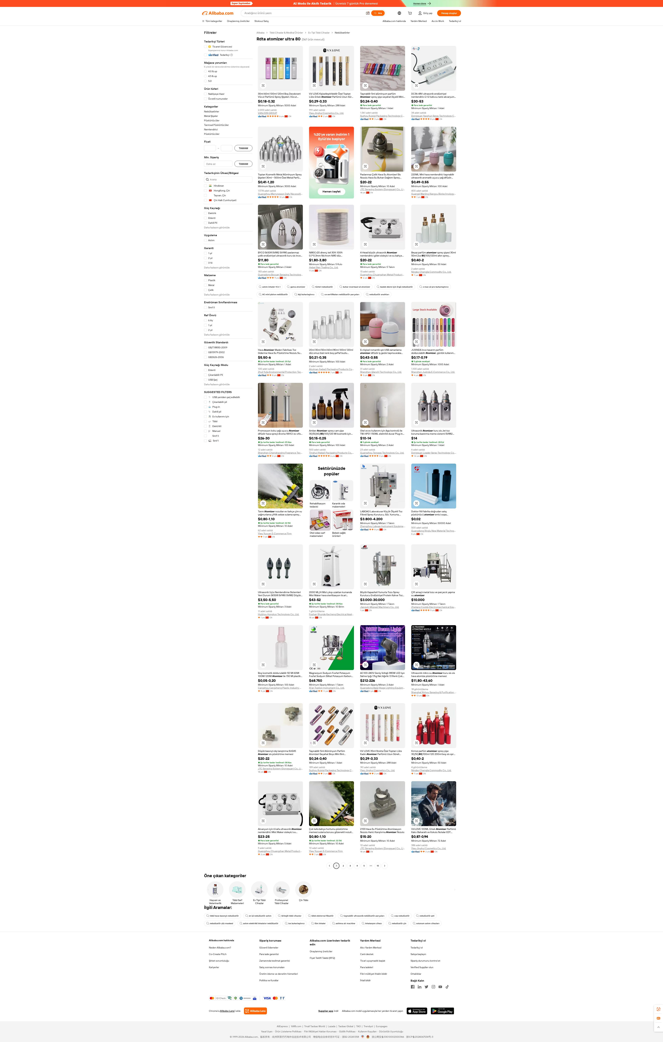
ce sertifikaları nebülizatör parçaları (341, 294)
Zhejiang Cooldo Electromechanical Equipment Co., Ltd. (433, 607)
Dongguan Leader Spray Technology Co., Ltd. (433, 452)
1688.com (296, 1026)
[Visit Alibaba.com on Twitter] (426, 987)
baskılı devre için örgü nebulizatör (396, 287)
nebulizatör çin (399, 923)
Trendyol (368, 1026)
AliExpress (282, 1026)
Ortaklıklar (416, 973)
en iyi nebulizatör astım (260, 916)
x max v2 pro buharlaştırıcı (436, 287)
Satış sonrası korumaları (272, 967)
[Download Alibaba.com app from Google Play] (442, 1010)
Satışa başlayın (418, 954)
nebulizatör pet (427, 916)
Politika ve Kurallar (268, 980)
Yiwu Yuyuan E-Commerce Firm (275, 533)
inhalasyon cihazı (373, 923)
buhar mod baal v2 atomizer (356, 287)
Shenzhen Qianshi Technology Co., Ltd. (381, 372)
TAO (358, 1026)
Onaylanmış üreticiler (321, 951)
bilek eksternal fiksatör (322, 916)
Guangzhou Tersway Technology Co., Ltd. (382, 452)
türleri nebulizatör (324, 287)
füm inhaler (320, 923)
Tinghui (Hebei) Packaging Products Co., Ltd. (331, 452)
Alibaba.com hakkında (221, 940)
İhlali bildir (365, 980)
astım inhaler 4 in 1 (271, 287)
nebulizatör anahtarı (379, 294)
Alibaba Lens (227, 1011)
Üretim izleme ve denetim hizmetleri (278, 973)
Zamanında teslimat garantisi (274, 960)
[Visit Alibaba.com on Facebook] (413, 987)
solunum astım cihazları (427, 923)
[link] (658, 1009)
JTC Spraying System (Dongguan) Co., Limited (382, 189)
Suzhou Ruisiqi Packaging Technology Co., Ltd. (382, 115)
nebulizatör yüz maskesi (221, 923)
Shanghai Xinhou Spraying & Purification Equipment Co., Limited (433, 692)
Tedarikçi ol (417, 947)
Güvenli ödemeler (268, 947)
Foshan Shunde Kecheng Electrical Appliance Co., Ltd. (331, 614)
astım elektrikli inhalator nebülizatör (260, 923)
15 (378, 866)
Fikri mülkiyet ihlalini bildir (373, 973)
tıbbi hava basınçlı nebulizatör (224, 916)
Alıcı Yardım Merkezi (370, 947)
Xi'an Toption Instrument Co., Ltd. (326, 687)
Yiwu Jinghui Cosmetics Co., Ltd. (326, 113)
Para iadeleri (366, 967)
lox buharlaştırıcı (296, 923)
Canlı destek (366, 954)
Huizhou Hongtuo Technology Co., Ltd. (278, 614)
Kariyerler (214, 967)
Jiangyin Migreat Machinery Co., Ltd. (379, 607)
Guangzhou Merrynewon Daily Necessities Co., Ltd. (280, 193)
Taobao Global (345, 1026)
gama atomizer (297, 287)
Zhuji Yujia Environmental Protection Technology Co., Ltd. (280, 372)
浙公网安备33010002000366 (388, 1036)
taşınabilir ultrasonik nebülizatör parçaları (364, 916)
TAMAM (243, 148)
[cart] (410, 13)
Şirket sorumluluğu (219, 960)
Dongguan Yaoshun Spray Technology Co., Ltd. (433, 115)
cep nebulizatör (402, 916)
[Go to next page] (385, 866)
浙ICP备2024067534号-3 (419, 1036)
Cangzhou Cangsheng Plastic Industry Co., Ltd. (280, 687)
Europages (381, 1026)
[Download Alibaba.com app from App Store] (417, 1010)
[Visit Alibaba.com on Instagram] (433, 987)
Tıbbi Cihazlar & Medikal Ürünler (286, 32)
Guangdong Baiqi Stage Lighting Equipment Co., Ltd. (382, 687)
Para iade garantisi (269, 954)
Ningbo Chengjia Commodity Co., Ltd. (431, 271)
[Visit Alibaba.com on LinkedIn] (419, 987)
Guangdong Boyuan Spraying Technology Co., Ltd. (280, 274)
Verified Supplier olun (422, 967)
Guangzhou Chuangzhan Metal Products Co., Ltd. (382, 274)
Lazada (331, 1026)
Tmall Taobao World (314, 1026)
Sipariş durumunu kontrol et (425, 960)
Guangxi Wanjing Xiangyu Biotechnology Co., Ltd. (433, 193)
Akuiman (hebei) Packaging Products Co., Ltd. (331, 369)
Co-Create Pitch (218, 954)
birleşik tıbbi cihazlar (291, 916)
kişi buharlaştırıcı (306, 294)
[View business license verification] (362, 1037)
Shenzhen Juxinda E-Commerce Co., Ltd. (433, 372)
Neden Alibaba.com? (220, 947)
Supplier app (325, 1011)
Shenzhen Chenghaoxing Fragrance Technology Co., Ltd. (280, 452)
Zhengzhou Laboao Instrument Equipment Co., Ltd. (382, 526)
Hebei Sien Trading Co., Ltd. (323, 267)
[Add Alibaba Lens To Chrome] (255, 1010)
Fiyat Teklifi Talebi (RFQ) (322, 958)
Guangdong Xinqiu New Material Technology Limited (433, 530)
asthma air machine (345, 923)
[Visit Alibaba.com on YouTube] (440, 987)
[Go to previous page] (329, 866)
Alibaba (260, 32)
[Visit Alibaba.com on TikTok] (447, 987)
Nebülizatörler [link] (342, 32)
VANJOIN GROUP (267, 113)
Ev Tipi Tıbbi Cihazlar (319, 32)
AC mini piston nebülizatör (275, 294)
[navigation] (228, 449)
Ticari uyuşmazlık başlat (372, 960)
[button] (368, 13)
